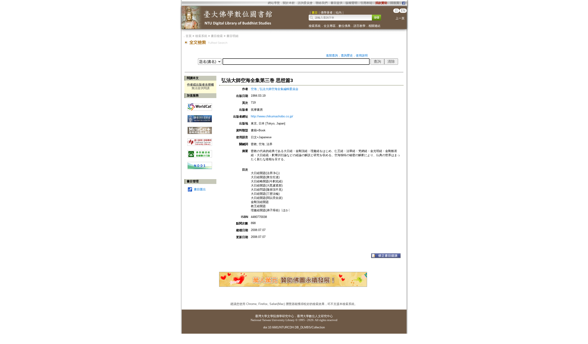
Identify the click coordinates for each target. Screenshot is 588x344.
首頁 (189, 36)
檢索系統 (315, 26)
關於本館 (289, 3)
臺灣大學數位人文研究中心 (315, 316)
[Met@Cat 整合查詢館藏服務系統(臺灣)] (199, 128)
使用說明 (362, 55)
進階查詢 (332, 55)
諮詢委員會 (305, 3)
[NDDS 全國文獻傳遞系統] (199, 168)
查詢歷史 (347, 55)
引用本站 (366, 3)
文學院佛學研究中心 (280, 316)
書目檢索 (217, 36)
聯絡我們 (322, 3)
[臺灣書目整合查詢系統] (199, 117)
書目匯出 (200, 189)
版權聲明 (351, 3)
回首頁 (394, 3)
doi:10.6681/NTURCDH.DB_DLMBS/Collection (294, 327)
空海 (254, 89)
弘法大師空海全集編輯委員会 (279, 89)
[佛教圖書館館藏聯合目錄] (199, 152)
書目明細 (232, 36)
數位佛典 (345, 26)
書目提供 (336, 3)
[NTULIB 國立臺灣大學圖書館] (199, 140)
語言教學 (359, 26)
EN (403, 10)
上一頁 (400, 18)
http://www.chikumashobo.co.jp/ (272, 116)
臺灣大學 (261, 316)
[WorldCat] (199, 106)
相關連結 (374, 26)
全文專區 (330, 26)
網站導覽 (274, 3)
